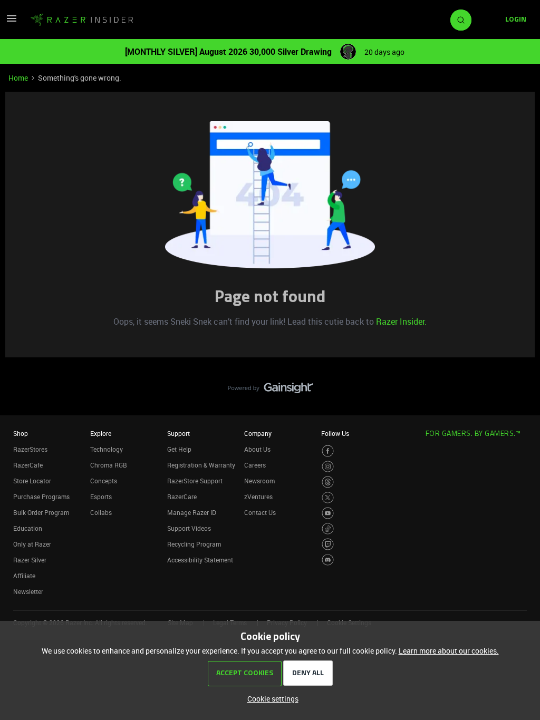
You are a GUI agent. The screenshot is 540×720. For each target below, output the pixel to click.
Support (178, 433)
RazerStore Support (195, 480)
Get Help (179, 449)
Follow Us (335, 433)
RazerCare (182, 496)
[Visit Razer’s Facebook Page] (327, 451)
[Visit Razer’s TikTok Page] (327, 529)
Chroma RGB (108, 465)
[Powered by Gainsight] (270, 390)
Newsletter (28, 591)
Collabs (101, 512)
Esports (101, 496)
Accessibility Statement (200, 560)
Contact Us (260, 512)
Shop (20, 433)
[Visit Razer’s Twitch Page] (327, 544)
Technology (106, 449)
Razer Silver (29, 560)
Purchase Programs (41, 496)
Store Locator (32, 480)
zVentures (258, 496)
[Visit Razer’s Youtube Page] (327, 513)
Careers (255, 465)
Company (258, 433)
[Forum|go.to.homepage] (81, 20)
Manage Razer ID (191, 512)
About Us (257, 449)
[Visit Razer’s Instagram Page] (327, 466)
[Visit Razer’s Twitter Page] (327, 497)
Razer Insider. (401, 321)
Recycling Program (194, 544)
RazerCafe (28, 465)
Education (27, 528)
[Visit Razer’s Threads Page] (327, 482)
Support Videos (189, 528)
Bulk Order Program (41, 512)
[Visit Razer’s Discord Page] (327, 560)
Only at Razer (32, 544)
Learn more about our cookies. (449, 651)
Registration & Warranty (201, 465)
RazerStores (30, 449)
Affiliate (24, 575)
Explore (100, 433)
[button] (11, 22)
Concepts (103, 480)
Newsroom (259, 480)
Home (18, 78)
